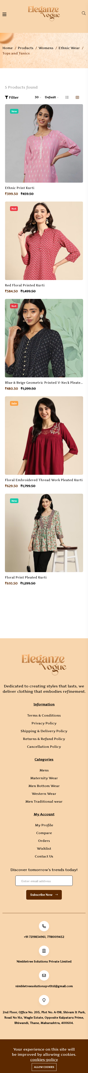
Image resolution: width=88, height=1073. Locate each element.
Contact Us (44, 856)
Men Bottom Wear (44, 786)
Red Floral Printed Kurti (24, 285)
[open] (4, 14)
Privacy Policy (44, 723)
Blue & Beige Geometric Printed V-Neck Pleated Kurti (44, 383)
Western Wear (44, 794)
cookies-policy (44, 1059)
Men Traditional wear (44, 801)
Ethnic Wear (69, 48)
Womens (45, 48)
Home (7, 48)
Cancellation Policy (44, 747)
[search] (84, 13)
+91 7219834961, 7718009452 (44, 936)
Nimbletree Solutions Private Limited (44, 961)
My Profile (44, 825)
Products (25, 48)
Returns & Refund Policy (44, 739)
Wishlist (44, 848)
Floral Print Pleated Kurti (25, 577)
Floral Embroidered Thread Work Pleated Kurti (43, 480)
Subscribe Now (41, 894)
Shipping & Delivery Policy (44, 731)
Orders (44, 841)
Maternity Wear (44, 778)
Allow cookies (44, 1067)
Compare (44, 833)
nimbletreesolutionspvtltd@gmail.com (44, 986)
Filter (13, 97)
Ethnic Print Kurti (19, 188)
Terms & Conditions (44, 715)
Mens (44, 770)
